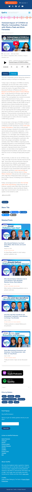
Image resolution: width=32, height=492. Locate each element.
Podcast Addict (6, 444)
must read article (19, 170)
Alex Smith (16, 54)
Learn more (26, 474)
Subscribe (23, 3)
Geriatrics (20, 56)
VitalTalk (16, 402)
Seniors (14, 357)
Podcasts (5, 202)
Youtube (4, 453)
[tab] (5, 73)
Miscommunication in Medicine (9, 399)
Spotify (3, 443)
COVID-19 (6, 56)
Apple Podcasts (6, 439)
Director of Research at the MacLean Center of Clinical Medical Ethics (15, 92)
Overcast (4, 441)
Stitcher (4, 448)
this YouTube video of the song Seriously (15, 184)
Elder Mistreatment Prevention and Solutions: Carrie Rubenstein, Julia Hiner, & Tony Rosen (15, 352)
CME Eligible (5, 333)
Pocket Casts (5, 452)
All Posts (6, 250)
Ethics (16, 56)
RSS (3, 455)
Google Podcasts (6, 446)
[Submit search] (28, 388)
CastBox (4, 450)
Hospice (25, 56)
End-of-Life (10, 322)
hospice (17, 396)
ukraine (10, 402)
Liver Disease (10, 286)
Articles (4, 396)
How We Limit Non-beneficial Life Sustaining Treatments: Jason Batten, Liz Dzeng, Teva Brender (16, 316)
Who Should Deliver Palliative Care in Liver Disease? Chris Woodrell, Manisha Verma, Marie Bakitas (15, 280)
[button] (29, 12)
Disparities (11, 56)
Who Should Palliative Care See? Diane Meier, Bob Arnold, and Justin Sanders (15, 244)
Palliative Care (5, 57)
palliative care (21, 399)
